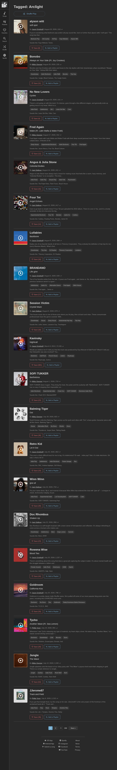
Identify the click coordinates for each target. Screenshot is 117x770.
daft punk (43, 356)
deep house (35, 144)
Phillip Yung (36, 628)
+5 (60, 728)
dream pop (52, 180)
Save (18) (37, 330)
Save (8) (37, 48)
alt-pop (54, 39)
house (43, 320)
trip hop (73, 74)
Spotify (64, 740)
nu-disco (54, 426)
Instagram (64, 744)
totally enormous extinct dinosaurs (74, 602)
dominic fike (64, 708)
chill (51, 637)
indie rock (34, 109)
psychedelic (72, 180)
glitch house (77, 285)
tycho (65, 637)
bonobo (65, 74)
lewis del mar (60, 109)
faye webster (64, 39)
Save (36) (37, 717)
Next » (73, 728)
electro (62, 426)
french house (53, 356)
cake (82, 497)
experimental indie (49, 391)
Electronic (34, 356)
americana (56, 567)
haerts (71, 567)
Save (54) (37, 682)
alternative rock (43, 426)
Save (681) (38, 365)
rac (75, 461)
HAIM (64, 567)
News (78, 744)
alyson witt (74, 39)
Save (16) (37, 259)
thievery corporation (65, 250)
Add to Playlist (52, 48)
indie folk (62, 180)
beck (53, 532)
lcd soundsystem (60, 497)
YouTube (64, 750)
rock (47, 708)
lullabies (78, 250)
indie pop (43, 180)
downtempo (34, 74)
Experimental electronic (49, 144)
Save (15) (37, 189)
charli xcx (61, 391)
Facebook (64, 747)
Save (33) (37, 611)
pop (41, 708)
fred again (83, 144)
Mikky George (37, 64)
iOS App (50, 740)
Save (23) (37, 400)
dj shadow (52, 250)
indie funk (49, 673)
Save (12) (37, 154)
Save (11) (37, 83)
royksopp (71, 356)
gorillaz (40, 673)
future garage (66, 461)
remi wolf (58, 673)
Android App (49, 744)
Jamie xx (67, 215)
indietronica (44, 109)
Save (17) (37, 294)
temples (54, 708)
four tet (74, 144)
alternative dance (55, 285)
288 (65, 728)
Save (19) (37, 471)
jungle (33, 673)
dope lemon (61, 532)
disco (68, 426)
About (77, 740)
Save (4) (37, 118)
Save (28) (37, 506)
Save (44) (37, 576)
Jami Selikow (36, 170)
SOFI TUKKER (71, 391)
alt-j (52, 109)
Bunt (65, 673)
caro (69, 109)
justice (62, 356)
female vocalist (36, 567)
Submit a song (49, 747)
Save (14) (37, 224)
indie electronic (46, 74)
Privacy (77, 750)
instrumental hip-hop (65, 320)
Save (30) (37, 435)
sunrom (70, 532)
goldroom (57, 602)
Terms (77, 747)
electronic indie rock (85, 391)
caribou (75, 215)
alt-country (45, 39)
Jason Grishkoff (37, 29)
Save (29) (37, 647)
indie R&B (57, 74)
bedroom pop (35, 39)
